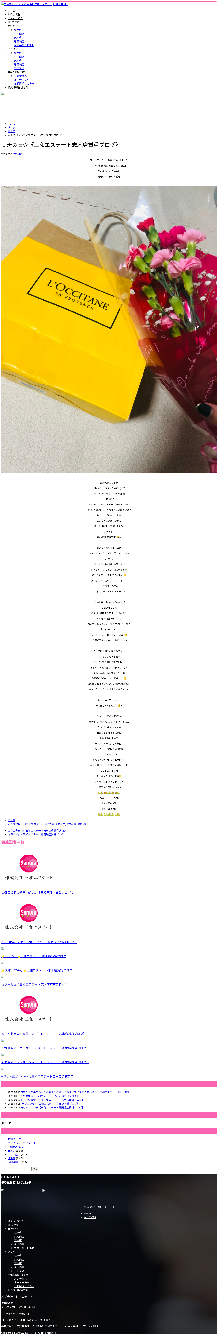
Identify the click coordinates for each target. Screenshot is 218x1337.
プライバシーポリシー (21, 1143)
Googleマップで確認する (17, 1313)
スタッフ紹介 (15, 18)
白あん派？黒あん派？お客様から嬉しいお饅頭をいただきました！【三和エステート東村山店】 (75, 1092)
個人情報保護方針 (18, 87)
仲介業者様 (14, 14)
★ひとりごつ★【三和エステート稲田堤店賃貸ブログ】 (52, 1107)
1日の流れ (13, 22)
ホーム (11, 10)
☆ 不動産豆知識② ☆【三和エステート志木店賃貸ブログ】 (43, 1033)
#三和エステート (34, 824)
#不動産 (50, 824)
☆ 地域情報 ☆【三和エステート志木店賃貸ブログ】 (52, 1100)
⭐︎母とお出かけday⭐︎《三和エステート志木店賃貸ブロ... (38, 1076)
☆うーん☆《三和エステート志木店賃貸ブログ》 (34, 984)
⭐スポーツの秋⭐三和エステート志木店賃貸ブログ (36, 970)
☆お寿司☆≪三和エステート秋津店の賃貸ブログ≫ (49, 1096)
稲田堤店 (19, 41)
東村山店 (19, 33)
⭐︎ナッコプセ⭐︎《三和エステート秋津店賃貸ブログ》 (49, 1103)
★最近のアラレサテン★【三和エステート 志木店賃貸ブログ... (45, 1062)
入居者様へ (20, 76)
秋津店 (18, 30)
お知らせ (14, 1139)
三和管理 (19, 68)
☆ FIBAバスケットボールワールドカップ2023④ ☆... (39, 942)
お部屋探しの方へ (24, 83)
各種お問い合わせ (18, 72)
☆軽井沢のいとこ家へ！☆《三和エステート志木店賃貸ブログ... (45, 1048)
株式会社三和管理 (24, 45)
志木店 (18, 37)
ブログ (11, 49)
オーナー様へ (21, 80)
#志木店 (71, 824)
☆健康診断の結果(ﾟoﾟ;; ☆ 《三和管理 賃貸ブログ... (37, 892)
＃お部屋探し (15, 824)
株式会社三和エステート (99, 1207)
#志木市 (60, 824)
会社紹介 (13, 26)
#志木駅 (82, 824)
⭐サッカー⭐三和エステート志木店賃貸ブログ (33, 956)
